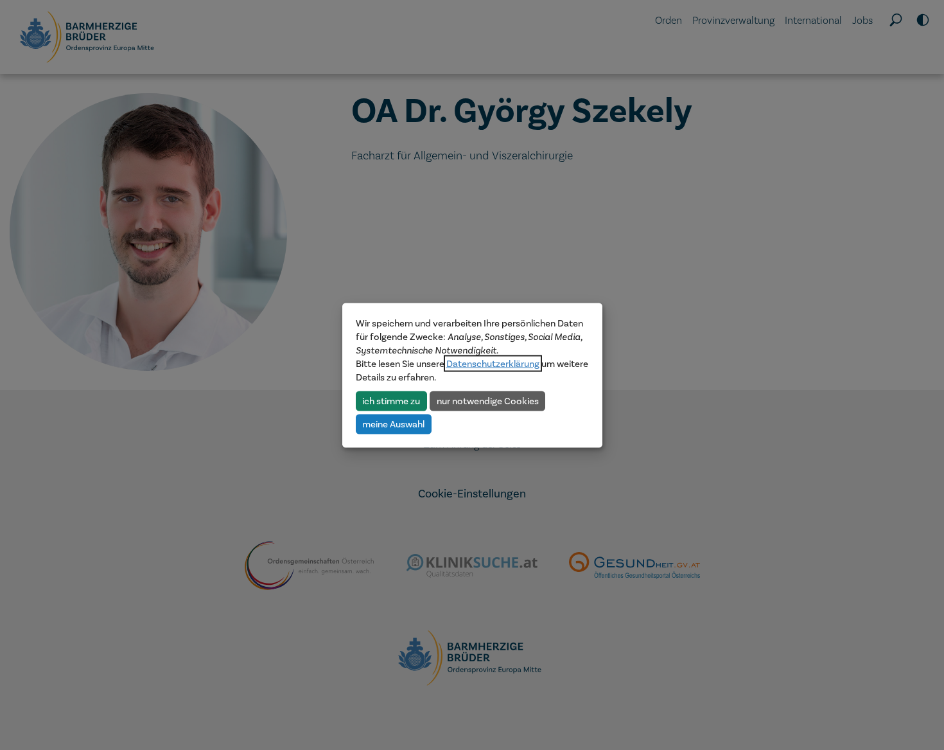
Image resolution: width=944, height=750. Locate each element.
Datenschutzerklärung (492, 363)
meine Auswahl (393, 423)
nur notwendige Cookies (488, 400)
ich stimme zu (391, 400)
